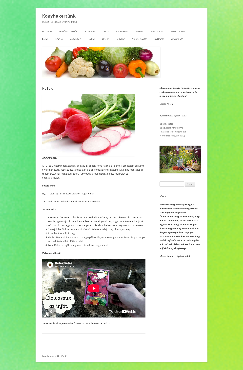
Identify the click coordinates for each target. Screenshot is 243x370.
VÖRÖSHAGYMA (139, 38)
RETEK (45, 38)
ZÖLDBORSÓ (177, 38)
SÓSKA (92, 38)
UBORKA (121, 38)
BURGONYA (90, 31)
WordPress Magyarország (172, 135)
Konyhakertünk (59, 16)
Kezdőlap (47, 31)
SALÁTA (59, 38)
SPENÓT (106, 38)
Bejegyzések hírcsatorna (171, 127)
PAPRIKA (139, 31)
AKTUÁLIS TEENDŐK (68, 31)
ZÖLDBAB (159, 38)
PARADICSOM (157, 31)
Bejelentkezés (166, 123)
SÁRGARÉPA (75, 38)
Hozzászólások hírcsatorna (173, 131)
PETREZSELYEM (178, 31)
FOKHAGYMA (122, 31)
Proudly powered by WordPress (56, 356)
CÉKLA (106, 31)
